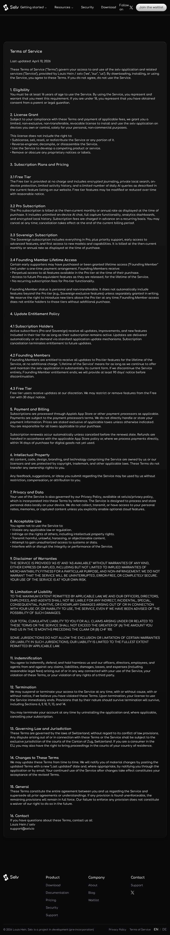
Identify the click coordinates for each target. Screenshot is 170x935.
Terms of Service (140, 929)
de (164, 929)
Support (52, 915)
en (156, 929)
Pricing (51, 900)
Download (108, 7)
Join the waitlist (151, 7)
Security (87, 7)
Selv (12, 7)
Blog (91, 892)
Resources (62, 7)
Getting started (32, 7)
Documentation (57, 892)
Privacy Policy (117, 929)
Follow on (124, 7)
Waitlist (93, 900)
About (92, 885)
